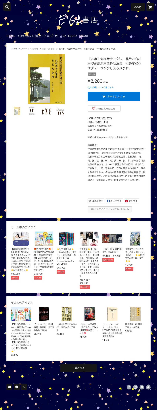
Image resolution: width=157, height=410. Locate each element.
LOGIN (138, 7)
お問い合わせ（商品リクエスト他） (39, 35)
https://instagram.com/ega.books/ (135, 387)
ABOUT (85, 35)
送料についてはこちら (103, 87)
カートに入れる (116, 96)
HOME (10, 35)
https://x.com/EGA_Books (129, 387)
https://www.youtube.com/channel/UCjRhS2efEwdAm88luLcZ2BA (142, 387)
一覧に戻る (78, 367)
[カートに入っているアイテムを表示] (150, 7)
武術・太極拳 (48, 48)
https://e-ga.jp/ (148, 387)
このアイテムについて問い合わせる (112, 209)
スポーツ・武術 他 (29, 48)
